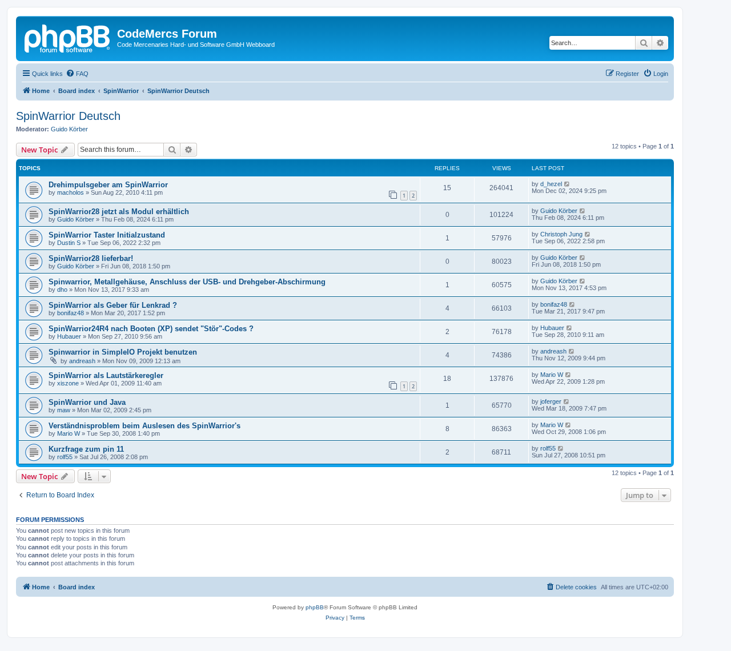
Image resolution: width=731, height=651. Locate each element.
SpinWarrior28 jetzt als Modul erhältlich (119, 211)
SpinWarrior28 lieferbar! (91, 258)
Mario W (551, 374)
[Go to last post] (567, 183)
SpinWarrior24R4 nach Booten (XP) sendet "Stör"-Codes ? (151, 328)
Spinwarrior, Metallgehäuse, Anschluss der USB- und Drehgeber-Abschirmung (187, 282)
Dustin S (69, 242)
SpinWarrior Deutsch (68, 116)
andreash (82, 360)
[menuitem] (77, 74)
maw (63, 410)
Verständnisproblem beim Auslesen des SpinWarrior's (144, 425)
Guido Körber (69, 129)
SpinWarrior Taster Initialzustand (107, 235)
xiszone (68, 383)
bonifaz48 (70, 313)
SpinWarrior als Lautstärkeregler (106, 375)
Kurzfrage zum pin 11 (86, 449)
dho (62, 289)
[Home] (68, 37)
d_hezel (551, 183)
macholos (70, 192)
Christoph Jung (561, 234)
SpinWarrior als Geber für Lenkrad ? (113, 305)
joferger (550, 401)
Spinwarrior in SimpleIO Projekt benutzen (123, 352)
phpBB (315, 607)
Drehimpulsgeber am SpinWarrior (108, 184)
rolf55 (65, 456)
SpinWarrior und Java (87, 402)
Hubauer (69, 336)
